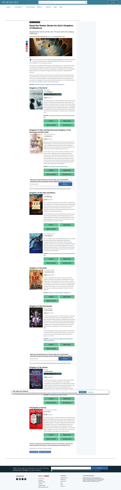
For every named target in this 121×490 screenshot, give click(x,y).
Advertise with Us (64, 477)
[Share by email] (27, 49)
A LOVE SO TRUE (41, 478)
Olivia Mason (51, 36)
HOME (31, 22)
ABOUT (61, 484)
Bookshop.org (67, 125)
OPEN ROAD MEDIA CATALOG (43, 487)
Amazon (51, 121)
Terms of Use (63, 479)
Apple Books (67, 121)
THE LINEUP (40, 483)
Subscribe (113, 2)
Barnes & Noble (51, 125)
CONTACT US (62, 486)
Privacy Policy (63, 481)
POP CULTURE (37, 22)
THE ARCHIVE (40, 480)
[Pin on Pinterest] (27, 46)
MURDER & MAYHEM (41, 485)
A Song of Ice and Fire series (55, 59)
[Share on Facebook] (27, 42)
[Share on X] (27, 44)
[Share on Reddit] (27, 51)
